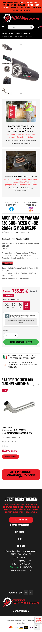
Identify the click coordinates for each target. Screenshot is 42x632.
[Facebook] (26, 592)
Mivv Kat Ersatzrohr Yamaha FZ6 (17, 433)
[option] (19, 425)
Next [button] (38, 385)
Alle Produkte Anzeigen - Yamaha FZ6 (21, 474)
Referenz (5, 232)
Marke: (22, 232)
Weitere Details (10, 456)
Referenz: (5, 430)
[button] (21, 520)
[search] (31, 27)
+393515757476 (25, 567)
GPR (27, 232)
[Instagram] (31, 592)
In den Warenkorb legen (21, 342)
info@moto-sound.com (21, 570)
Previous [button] (33, 385)
